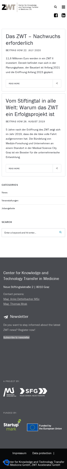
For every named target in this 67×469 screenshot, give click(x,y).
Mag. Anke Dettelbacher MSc (21, 299)
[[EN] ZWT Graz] (20, 6)
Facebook (55, 17)
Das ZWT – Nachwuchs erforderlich (33, 39)
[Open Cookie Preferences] (7, 464)
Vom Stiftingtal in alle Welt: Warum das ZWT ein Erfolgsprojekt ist (32, 107)
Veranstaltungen (10, 200)
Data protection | (43, 453)
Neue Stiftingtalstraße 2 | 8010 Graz (26, 287)
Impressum (19, 453)
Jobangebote (8, 208)
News (4, 192)
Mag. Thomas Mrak (15, 304)
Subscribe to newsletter (16, 337)
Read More (14, 83)
